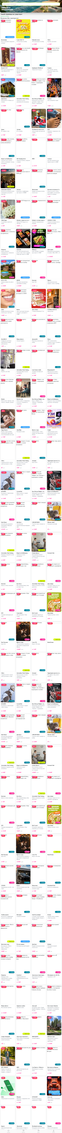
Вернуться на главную (5, 16)
